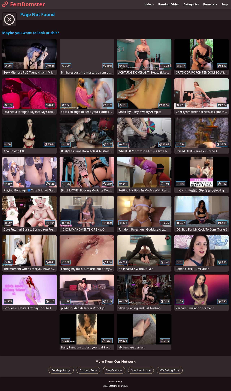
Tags (225, 4)
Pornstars (210, 4)
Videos (149, 4)
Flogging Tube (88, 370)
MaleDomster (114, 370)
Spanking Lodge (141, 370)
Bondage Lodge (61, 370)
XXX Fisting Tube (170, 370)
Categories (191, 4)
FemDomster (27, 4)
